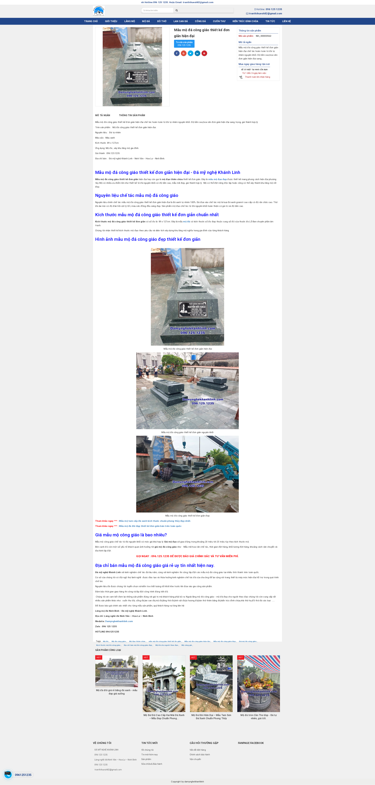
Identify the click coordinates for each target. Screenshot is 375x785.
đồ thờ (162, 21)
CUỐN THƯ (219, 21)
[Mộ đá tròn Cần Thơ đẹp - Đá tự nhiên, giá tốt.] (211, 683)
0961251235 (23, 775)
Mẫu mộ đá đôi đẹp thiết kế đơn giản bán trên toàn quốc (150, 526)
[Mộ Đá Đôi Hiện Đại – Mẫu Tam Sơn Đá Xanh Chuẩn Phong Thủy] (164, 683)
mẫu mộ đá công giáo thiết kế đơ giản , (165, 641)
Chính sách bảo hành (200, 754)
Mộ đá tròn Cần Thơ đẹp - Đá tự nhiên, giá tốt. (211, 717)
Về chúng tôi (147, 750)
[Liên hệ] (8, 773)
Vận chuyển (195, 759)
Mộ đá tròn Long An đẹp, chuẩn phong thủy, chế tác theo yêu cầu (258, 692)
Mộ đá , (106, 641)
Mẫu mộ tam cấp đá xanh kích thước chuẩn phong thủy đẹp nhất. (155, 521)
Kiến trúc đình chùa (245, 21)
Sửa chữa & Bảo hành (151, 764)
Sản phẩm (146, 759)
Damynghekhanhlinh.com (119, 621)
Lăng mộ (129, 21)
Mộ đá (146, 21)
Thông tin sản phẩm (132, 115)
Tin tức (270, 21)
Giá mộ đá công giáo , (248, 641)
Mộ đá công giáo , (119, 641)
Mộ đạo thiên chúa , (137, 641)
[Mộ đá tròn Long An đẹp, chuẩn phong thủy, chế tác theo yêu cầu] (258, 671)
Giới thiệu (111, 21)
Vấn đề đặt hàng (198, 750)
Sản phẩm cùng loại (108, 650)
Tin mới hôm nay (149, 754)
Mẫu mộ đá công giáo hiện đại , (197, 641)
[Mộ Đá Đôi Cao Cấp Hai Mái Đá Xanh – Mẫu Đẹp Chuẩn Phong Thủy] (116, 683)
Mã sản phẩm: (246, 36)
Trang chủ (91, 21)
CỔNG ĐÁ (200, 21)
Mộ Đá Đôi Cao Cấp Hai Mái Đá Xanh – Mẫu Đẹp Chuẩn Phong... (116, 717)
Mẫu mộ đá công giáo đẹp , (224, 641)
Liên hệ (286, 21)
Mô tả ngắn (102, 115)
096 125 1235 (184, 43)
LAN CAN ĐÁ (181, 21)
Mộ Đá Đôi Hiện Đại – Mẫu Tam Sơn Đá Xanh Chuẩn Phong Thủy (164, 717)
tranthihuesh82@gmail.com (265, 13)
